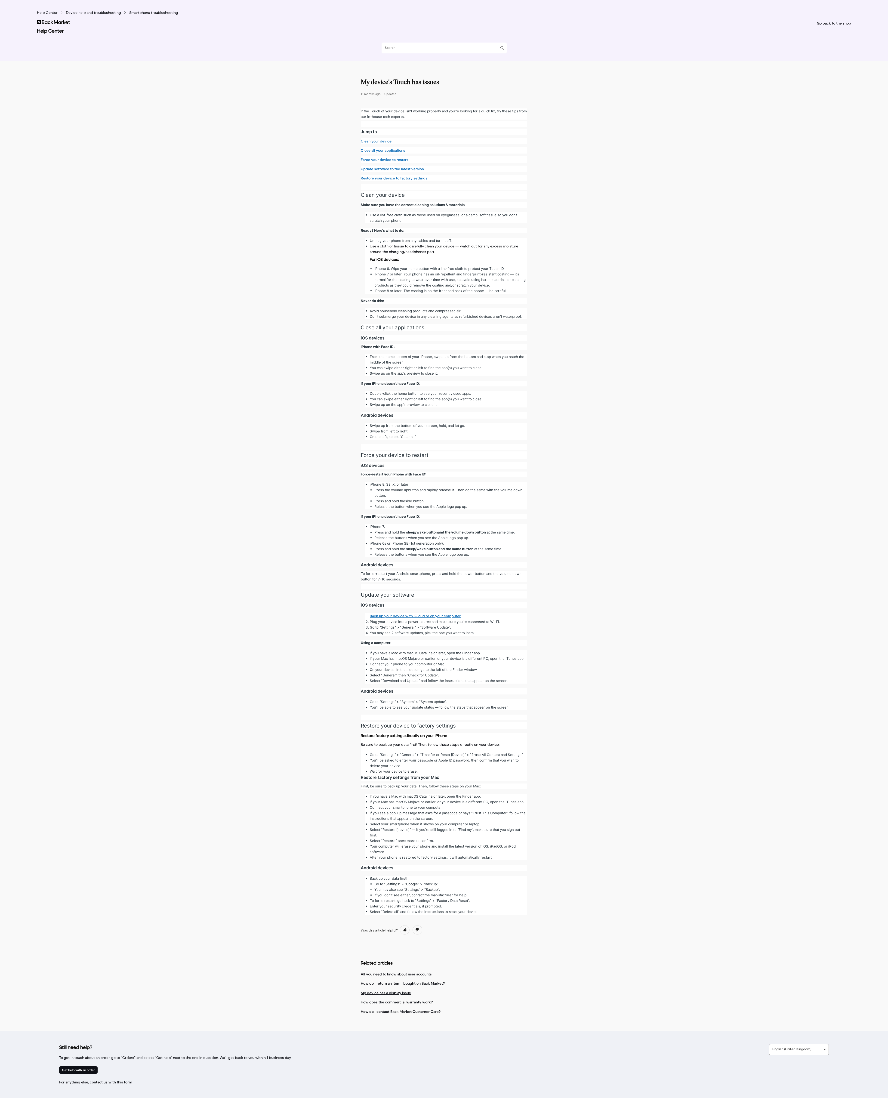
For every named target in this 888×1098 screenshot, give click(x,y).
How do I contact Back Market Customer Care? (401, 1011)
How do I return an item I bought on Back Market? (403, 983)
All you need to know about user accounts (396, 974)
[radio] (405, 930)
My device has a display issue (386, 992)
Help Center (47, 13)
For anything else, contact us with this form (95, 1082)
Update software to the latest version (392, 169)
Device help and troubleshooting (93, 13)
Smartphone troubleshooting (153, 13)
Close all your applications (383, 150)
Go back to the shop (834, 23)
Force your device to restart (384, 159)
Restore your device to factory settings (394, 178)
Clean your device (376, 141)
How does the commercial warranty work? (397, 1002)
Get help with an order (78, 1070)
